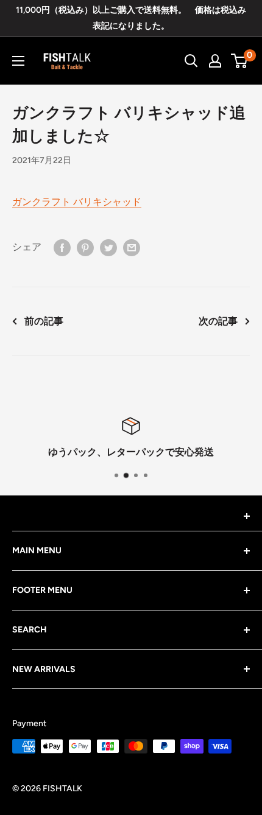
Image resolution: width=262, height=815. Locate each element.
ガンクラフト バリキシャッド (76, 202)
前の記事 (43, 321)
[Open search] (191, 61)
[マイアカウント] (215, 61)
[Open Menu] (18, 61)
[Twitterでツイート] (108, 247)
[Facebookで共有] (62, 247)
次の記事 (218, 321)
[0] (239, 61)
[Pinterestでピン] (85, 247)
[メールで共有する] (131, 247)
